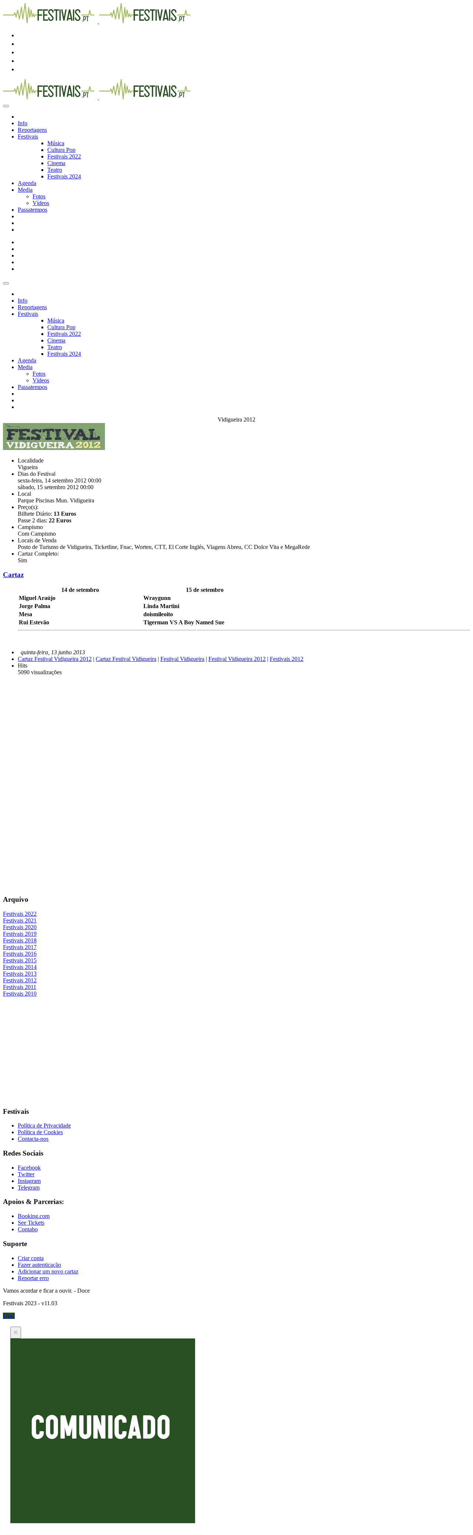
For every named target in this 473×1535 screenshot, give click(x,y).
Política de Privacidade (44, 1125)
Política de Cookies (40, 1132)
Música (55, 143)
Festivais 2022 (64, 156)
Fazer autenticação (39, 1265)
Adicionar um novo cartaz (48, 1271)
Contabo (28, 1229)
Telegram (29, 1187)
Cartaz (13, 575)
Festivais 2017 (20, 947)
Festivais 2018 (20, 940)
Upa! (9, 1316)
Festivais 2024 (64, 176)
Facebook (29, 1167)
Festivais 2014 (20, 967)
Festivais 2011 (19, 987)
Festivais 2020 (20, 927)
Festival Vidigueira (182, 659)
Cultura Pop (61, 150)
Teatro (54, 170)
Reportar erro (33, 1278)
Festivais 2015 (20, 960)
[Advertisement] (224, 733)
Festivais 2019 (20, 934)
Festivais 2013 (20, 974)
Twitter (26, 1174)
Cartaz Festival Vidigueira (126, 659)
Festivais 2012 (286, 659)
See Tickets (31, 1223)
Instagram (29, 1181)
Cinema (56, 163)
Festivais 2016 (20, 954)
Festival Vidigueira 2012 (237, 659)
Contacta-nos (33, 1139)
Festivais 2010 (20, 993)
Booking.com (34, 1216)
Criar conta (31, 1258)
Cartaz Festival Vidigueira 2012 (55, 659)
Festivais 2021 (20, 920)
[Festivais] (98, 21)
